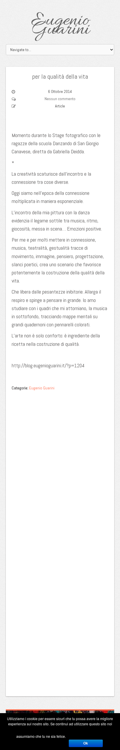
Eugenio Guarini (60, 25)
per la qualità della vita (60, 76)
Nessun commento (60, 98)
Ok (85, 743)
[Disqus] (60, 466)
